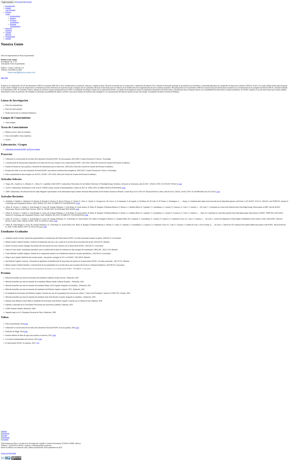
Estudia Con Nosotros (10, 9)
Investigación (10, 6)
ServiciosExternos (8, 29)
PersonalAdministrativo (15, 25)
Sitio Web (4, 78)
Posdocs (13, 18)
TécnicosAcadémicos (14, 21)
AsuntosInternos (8, 34)
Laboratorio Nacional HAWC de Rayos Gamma (22, 149)
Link (180, 184)
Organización (10, 37)
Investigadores (15, 16)
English (8, 39)
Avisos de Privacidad (8, 453)
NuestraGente (8, 13)
